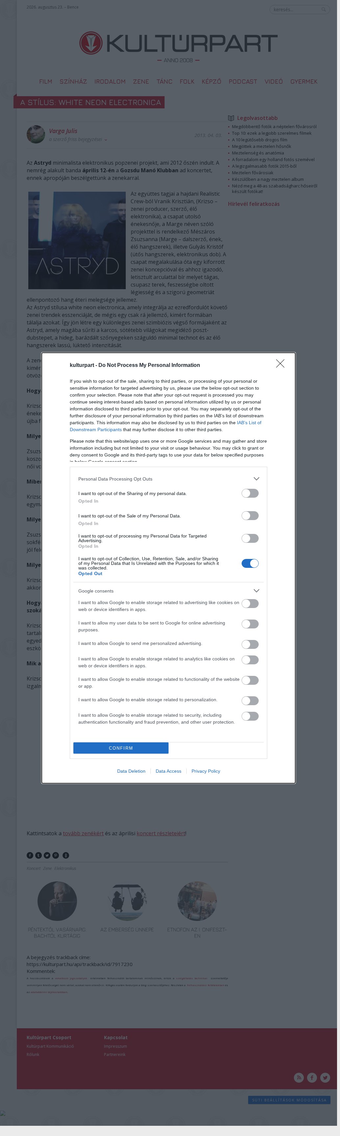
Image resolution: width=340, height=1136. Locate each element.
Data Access (168, 771)
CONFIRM (121, 748)
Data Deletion (131, 771)
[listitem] (168, 478)
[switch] (250, 493)
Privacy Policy (206, 771)
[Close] (282, 365)
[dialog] (168, 568)
